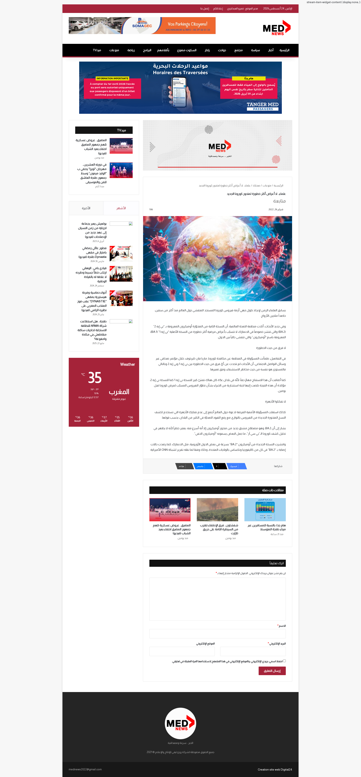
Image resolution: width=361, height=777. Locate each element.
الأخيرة (86, 208)
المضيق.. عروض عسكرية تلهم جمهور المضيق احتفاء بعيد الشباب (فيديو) (172, 529)
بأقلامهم (163, 50)
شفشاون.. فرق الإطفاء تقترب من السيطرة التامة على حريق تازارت (219, 529)
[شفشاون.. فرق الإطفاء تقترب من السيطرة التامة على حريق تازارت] (217, 509)
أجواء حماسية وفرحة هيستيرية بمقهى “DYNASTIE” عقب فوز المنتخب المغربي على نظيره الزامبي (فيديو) (92, 301)
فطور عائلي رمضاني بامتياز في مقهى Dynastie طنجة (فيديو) (93, 252)
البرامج (147, 50)
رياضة (131, 50)
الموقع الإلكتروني (205, 643)
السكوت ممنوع (186, 50)
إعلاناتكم (218, 8)
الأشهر (121, 208)
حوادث (222, 50)
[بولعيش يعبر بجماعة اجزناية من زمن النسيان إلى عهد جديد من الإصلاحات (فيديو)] (121, 229)
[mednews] (276, 28)
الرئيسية (284, 50)
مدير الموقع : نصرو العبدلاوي (242, 8)
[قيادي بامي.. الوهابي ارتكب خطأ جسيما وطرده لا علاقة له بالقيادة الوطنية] (121, 274)
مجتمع (238, 50)
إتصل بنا (204, 8)
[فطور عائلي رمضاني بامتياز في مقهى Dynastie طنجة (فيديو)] (121, 254)
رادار (207, 50)
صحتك (256, 185)
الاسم (281, 625)
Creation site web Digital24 (275, 769)
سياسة (255, 50)
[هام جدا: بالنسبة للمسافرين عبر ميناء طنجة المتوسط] (265, 509)
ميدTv (97, 50)
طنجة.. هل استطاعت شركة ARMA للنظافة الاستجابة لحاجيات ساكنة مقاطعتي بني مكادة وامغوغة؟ (92, 330)
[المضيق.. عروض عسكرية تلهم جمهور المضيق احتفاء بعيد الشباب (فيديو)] (170, 509)
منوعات (114, 50)
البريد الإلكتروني (277, 643)
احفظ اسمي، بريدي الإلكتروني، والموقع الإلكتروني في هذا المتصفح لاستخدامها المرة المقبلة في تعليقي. (227, 661)
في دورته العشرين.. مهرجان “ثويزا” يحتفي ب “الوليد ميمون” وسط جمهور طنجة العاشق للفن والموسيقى (92, 173)
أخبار (270, 50)
